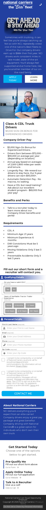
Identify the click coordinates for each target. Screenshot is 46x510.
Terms (32, 385)
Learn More (34, 79)
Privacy (10, 387)
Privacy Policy (21, 366)
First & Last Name (13, 324)
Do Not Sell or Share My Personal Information (23, 507)
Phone (8, 341)
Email (8, 333)
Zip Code (9, 349)
